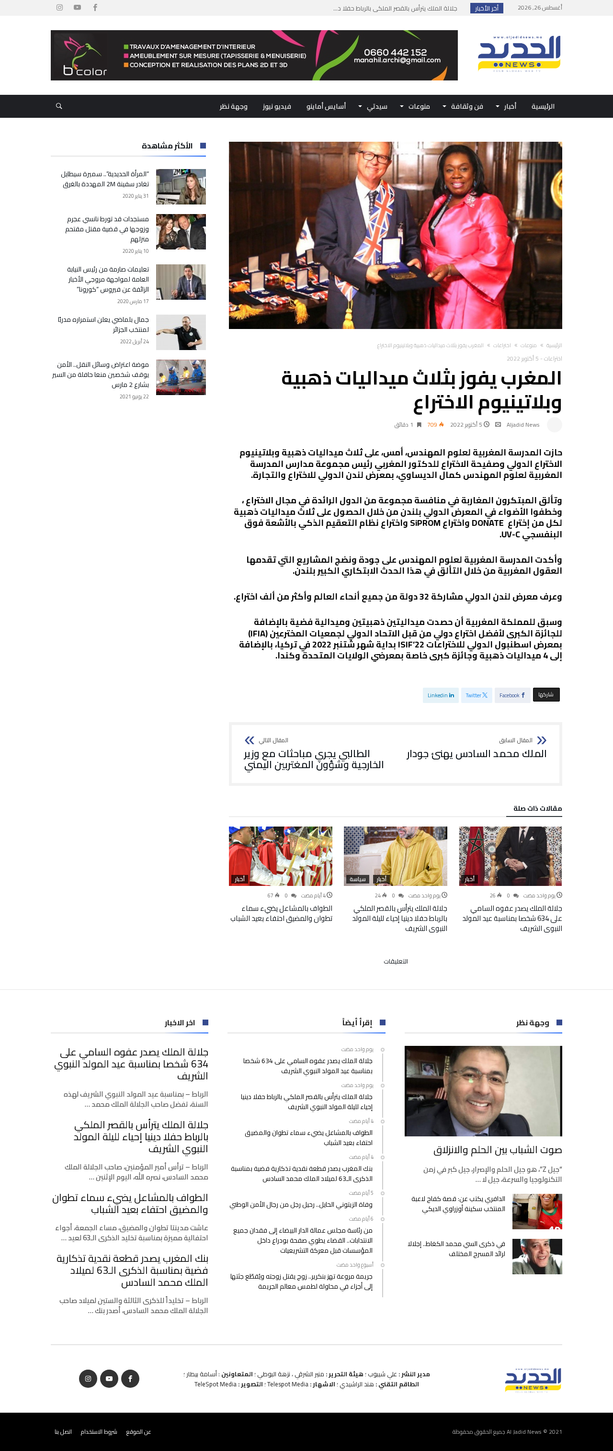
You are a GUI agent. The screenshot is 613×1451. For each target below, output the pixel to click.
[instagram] (59, 8)
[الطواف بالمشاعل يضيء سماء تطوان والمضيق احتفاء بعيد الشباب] (280, 856)
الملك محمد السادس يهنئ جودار (477, 748)
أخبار (470, 879)
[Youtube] (77, 8)
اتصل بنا (63, 1431)
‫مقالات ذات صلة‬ (537, 810)
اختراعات (502, 345)
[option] (510, 880)
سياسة (358, 879)
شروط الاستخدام (99, 1431)
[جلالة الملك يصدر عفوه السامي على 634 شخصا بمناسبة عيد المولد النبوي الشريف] (510, 856)
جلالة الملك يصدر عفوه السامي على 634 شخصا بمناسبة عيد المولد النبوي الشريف (512, 918)
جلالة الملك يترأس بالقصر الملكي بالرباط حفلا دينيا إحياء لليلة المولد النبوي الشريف (399, 918)
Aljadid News (523, 424)
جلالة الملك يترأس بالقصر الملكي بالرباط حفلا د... (397, 8)
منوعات (529, 345)
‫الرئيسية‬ (554, 345)
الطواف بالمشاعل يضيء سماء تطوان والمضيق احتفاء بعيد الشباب (281, 913)
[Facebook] (94, 8)
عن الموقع (138, 1431)
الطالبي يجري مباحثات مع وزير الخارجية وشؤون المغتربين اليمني (314, 754)
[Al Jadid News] (519, 30)
